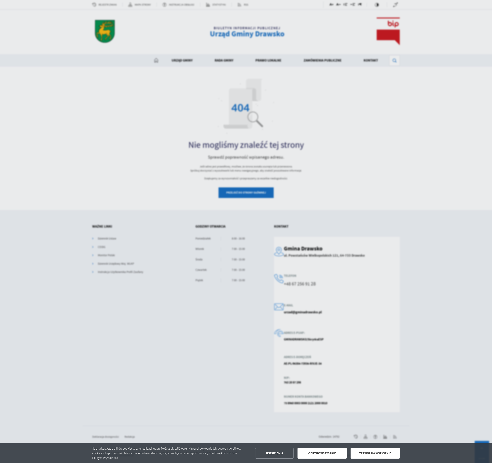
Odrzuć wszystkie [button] (322, 453)
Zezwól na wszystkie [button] (375, 453)
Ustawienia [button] (274, 453)
